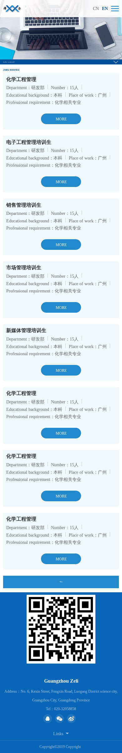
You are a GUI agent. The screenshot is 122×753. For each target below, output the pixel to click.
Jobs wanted (9, 62)
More (61, 582)
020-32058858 (65, 709)
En (105, 8)
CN (96, 8)
